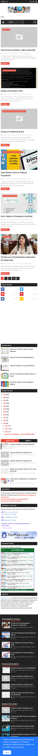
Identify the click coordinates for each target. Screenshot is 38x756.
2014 (4, 409)
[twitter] (33, 1)
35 (13, 278)
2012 (4, 403)
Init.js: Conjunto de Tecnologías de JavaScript (17, 216)
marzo (7, 431)
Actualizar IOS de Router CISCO (12, 90)
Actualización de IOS (9, 70)
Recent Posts (10, 441)
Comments (28, 441)
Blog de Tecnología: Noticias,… (19, 565)
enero (7, 426)
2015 (4, 412)
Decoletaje (6, 29)
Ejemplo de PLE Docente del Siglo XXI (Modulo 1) (22, 357)
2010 (4, 397)
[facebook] (31, 1)
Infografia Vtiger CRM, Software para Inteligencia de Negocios (23, 717)
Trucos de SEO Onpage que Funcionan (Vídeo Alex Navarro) (23, 634)
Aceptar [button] (7, 752)
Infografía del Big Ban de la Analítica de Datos (22, 726)
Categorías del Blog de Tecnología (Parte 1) (21, 461)
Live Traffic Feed (17, 550)
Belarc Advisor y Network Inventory (14, 111)
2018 (4, 420)
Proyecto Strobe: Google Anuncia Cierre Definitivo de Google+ (23, 480)
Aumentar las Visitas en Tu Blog (12, 152)
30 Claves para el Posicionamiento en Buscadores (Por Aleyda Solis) (20, 624)
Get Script (11, 589)
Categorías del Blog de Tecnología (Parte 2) (21, 452)
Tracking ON (23, 589)
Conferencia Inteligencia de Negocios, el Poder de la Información (23, 735)
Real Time (17, 589)
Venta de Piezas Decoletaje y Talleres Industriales (18, 49)
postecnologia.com (6, 598)
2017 (4, 417)
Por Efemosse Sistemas (7, 528)
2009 (5, 394)
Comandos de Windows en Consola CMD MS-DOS (22, 366)
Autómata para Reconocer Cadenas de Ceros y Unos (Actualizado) (23, 470)
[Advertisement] (19, 323)
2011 (4, 400)
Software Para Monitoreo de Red (12, 131)
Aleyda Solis (6, 236)
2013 (4, 406)
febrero (7, 429)
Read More (4, 63)
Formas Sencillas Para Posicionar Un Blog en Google (22, 644)
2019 (4, 423)
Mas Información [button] (18, 747)
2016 (4, 415)
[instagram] (36, 1)
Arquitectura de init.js (10, 196)
